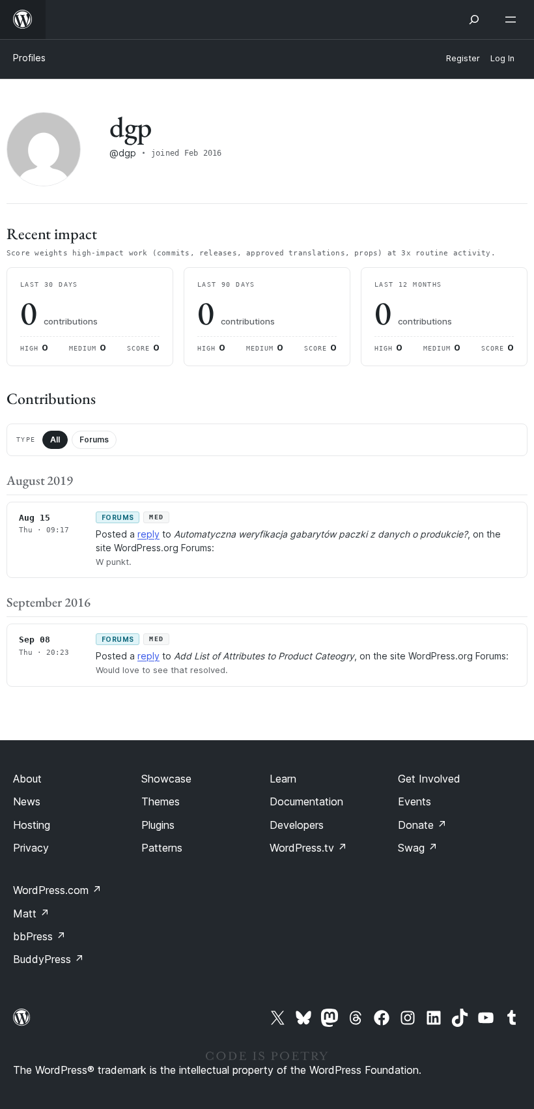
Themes (160, 801)
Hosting (31, 824)
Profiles (29, 57)
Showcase (166, 778)
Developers (297, 824)
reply (148, 534)
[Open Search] (474, 19)
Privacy (31, 847)
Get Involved (429, 778)
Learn (283, 778)
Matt (31, 913)
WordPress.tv (308, 847)
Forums (94, 439)
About (27, 778)
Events (414, 801)
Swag (418, 847)
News (26, 801)
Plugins (158, 824)
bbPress (39, 936)
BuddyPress (48, 959)
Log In (502, 58)
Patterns (161, 847)
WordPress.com (57, 890)
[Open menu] (513, 19)
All (55, 439)
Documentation (306, 801)
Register (463, 58)
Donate (422, 824)
